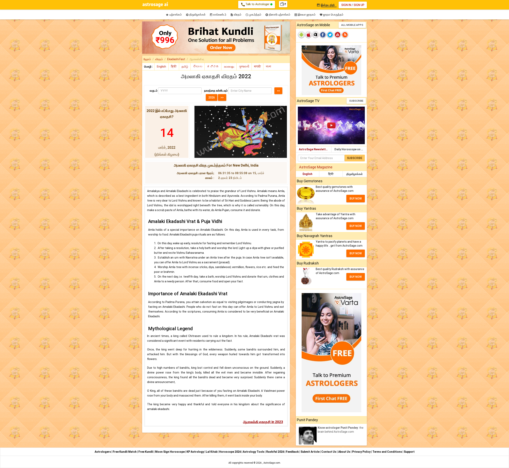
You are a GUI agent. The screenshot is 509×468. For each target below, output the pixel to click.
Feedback (292, 451)
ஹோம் (147, 59)
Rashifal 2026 (275, 451)
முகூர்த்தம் (253, 14)
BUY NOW (356, 198)
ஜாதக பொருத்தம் (331, 14)
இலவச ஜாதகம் (305, 14)
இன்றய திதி (326, 5)
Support (409, 451)
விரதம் (235, 14)
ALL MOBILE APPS (352, 24)
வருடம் (153, 90)
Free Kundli (146, 451)
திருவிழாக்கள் (196, 14)
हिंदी (331, 174)
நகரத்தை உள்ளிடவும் (216, 90)
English (307, 174)
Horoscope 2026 (230, 451)
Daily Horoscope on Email (350, 149)
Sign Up (359, 5)
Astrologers (103, 451)
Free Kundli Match (125, 451)
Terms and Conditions (387, 451)
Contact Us (329, 451)
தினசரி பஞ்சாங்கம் (277, 14)
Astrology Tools (254, 451)
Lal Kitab (212, 451)
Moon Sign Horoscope (170, 451)
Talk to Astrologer (255, 4)
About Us (344, 451)
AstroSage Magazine (315, 167)
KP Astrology (196, 451)
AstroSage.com (271, 462)
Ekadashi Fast (176, 59)
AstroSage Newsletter (313, 149)
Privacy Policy (361, 451)
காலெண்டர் (218, 14)
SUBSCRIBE (356, 100)
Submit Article (310, 451)
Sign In (346, 5)
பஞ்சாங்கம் (174, 14)
